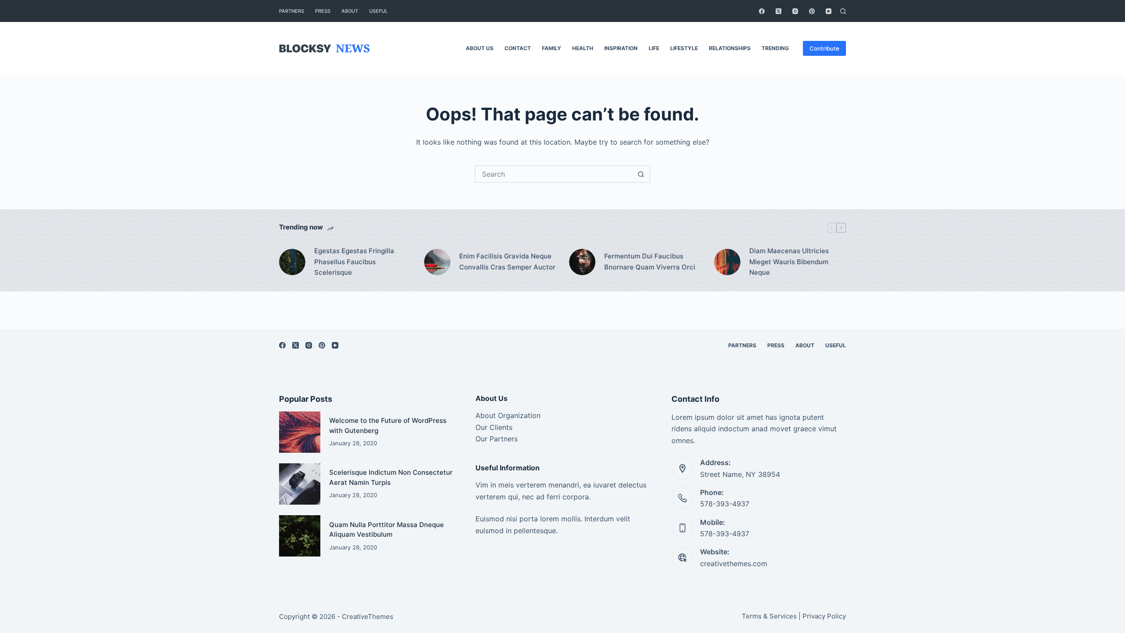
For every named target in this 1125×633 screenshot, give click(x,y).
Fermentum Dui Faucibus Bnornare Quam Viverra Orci (649, 261)
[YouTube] (828, 11)
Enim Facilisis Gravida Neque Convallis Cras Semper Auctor (507, 261)
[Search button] (641, 174)
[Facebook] (762, 11)
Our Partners (496, 438)
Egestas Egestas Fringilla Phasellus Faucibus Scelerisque (354, 262)
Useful (378, 11)
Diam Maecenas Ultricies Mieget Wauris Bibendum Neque (789, 262)
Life (654, 48)
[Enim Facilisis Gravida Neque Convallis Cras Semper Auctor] (437, 262)
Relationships (730, 48)
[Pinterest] (812, 11)
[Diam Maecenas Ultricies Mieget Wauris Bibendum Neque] (727, 262)
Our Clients (493, 427)
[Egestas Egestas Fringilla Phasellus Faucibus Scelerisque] (292, 262)
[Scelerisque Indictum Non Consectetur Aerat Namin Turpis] (299, 484)
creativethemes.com (733, 563)
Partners (291, 11)
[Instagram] (795, 11)
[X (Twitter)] (778, 11)
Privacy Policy (824, 616)
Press (322, 11)
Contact (517, 48)
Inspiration (621, 48)
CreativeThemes (367, 616)
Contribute (824, 48)
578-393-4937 (724, 503)
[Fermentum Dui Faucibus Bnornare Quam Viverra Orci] (582, 262)
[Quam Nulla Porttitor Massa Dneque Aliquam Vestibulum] (299, 536)
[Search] (843, 11)
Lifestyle (684, 48)
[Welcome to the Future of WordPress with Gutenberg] (299, 432)
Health (582, 48)
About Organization (508, 415)
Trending (775, 48)
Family (551, 48)
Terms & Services (769, 616)
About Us (480, 48)
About (349, 11)
